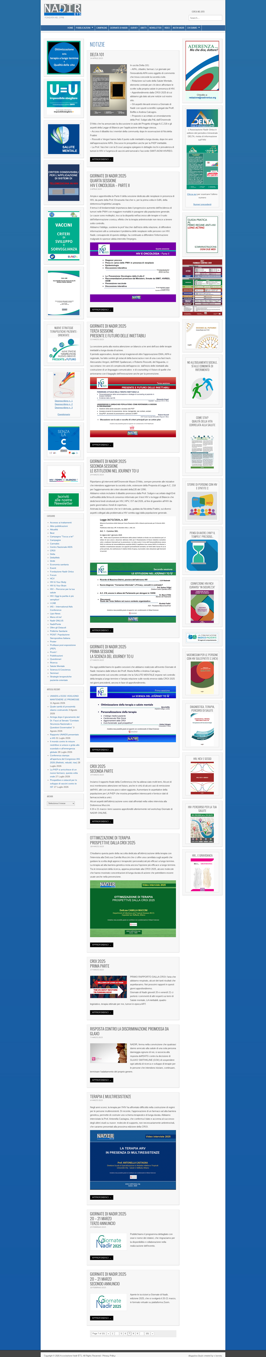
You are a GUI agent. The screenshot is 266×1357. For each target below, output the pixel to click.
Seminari (54, 673)
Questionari (55, 659)
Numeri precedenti (202, 204)
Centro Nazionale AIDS (61, 547)
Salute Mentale (57, 666)
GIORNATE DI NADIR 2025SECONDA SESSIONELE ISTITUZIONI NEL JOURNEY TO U (114, 466)
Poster (53, 641)
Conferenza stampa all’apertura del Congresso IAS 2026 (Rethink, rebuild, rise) (65, 759)
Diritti (144, 27)
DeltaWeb (55, 558)
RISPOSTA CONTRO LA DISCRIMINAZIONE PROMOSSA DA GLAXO (129, 1031)
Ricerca (53, 663)
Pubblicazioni (83, 27)
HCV (52, 578)
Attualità (54, 529)
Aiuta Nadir (178, 27)
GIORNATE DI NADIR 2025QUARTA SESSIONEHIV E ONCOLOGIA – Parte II (110, 180)
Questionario (64, 414)
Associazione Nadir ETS (71, 1355)
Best (52, 533)
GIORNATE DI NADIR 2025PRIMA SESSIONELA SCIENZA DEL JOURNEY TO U (111, 651)
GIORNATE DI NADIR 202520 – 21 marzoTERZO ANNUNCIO (108, 1218)
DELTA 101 (97, 54)
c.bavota (218, 1355)
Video (167, 27)
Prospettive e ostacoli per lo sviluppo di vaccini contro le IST (63, 783)
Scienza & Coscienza (60, 670)
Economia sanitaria (59, 564)
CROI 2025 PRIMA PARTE (99, 963)
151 (147, 1333)
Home (70, 27)
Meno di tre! (56, 617)
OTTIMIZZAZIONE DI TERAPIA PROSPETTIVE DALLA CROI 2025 (112, 840)
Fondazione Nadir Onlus (62, 572)
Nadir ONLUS (56, 621)
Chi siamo (192, 27)
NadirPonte (55, 624)
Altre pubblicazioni (59, 526)
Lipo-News (55, 613)
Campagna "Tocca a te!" (62, 536)
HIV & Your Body (58, 582)
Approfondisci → (101, 159)
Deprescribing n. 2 (64, 404)
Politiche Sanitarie (58, 631)
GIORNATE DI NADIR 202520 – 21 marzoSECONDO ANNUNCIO (108, 1278)
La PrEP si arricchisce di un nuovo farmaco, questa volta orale (64, 773)
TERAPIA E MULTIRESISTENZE (110, 1096)
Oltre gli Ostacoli (58, 627)
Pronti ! (53, 652)
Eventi (53, 568)
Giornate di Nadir (119, 27)
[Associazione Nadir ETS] (62, 9)
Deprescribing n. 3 (64, 407)
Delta (52, 554)
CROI (52, 550)
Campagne (101, 27)
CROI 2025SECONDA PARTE (101, 768)
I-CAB (53, 603)
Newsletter (155, 27)
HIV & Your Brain (58, 585)
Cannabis (54, 544)
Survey (134, 27)
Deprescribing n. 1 (64, 401)
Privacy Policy (108, 1355)
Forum (53, 575)
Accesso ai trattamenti (61, 522)
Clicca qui (192, 194)
